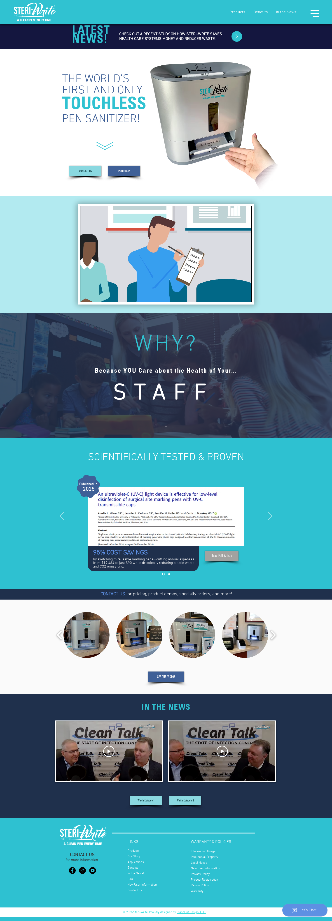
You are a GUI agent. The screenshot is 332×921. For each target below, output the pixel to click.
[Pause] (86, 296)
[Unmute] (93, 296)
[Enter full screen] (246, 296)
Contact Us (135, 890)
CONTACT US (113, 594)
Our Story (134, 857)
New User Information (142, 885)
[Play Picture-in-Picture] (238, 296)
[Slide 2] (169, 574)
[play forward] (273, 635)
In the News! (286, 12)
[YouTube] (92, 870)
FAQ (130, 879)
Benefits (260, 12)
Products (237, 12)
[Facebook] (72, 870)
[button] (315, 13)
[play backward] (59, 635)
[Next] (270, 516)
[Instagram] (82, 870)
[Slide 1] (166, 426)
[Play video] (109, 751)
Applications (136, 862)
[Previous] (62, 516)
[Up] (236, 36)
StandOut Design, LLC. (191, 912)
